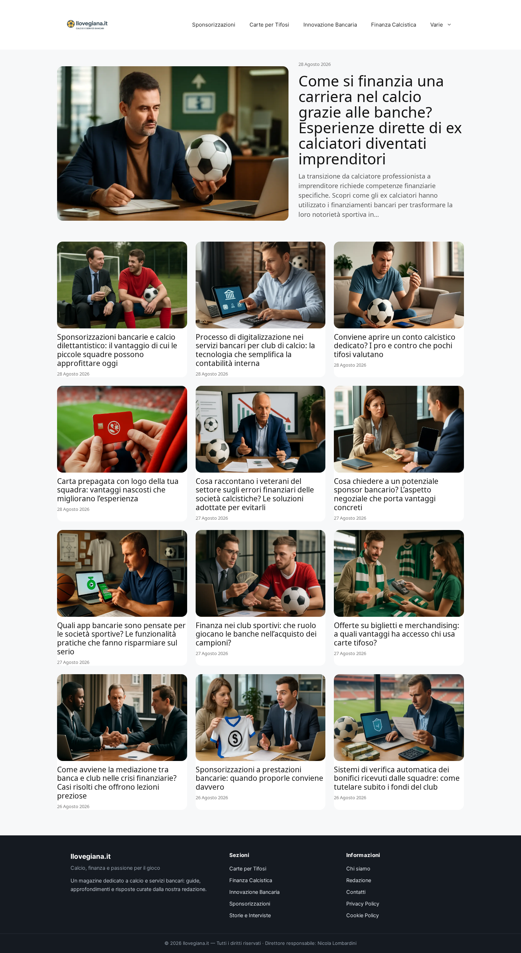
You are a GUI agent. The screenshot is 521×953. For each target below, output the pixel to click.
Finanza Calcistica (393, 24)
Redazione (358, 880)
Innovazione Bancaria (330, 24)
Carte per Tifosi (269, 24)
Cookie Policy (362, 915)
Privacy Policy (362, 904)
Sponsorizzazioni (213, 24)
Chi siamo (358, 868)
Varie (436, 24)
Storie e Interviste (250, 915)
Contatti (355, 892)
